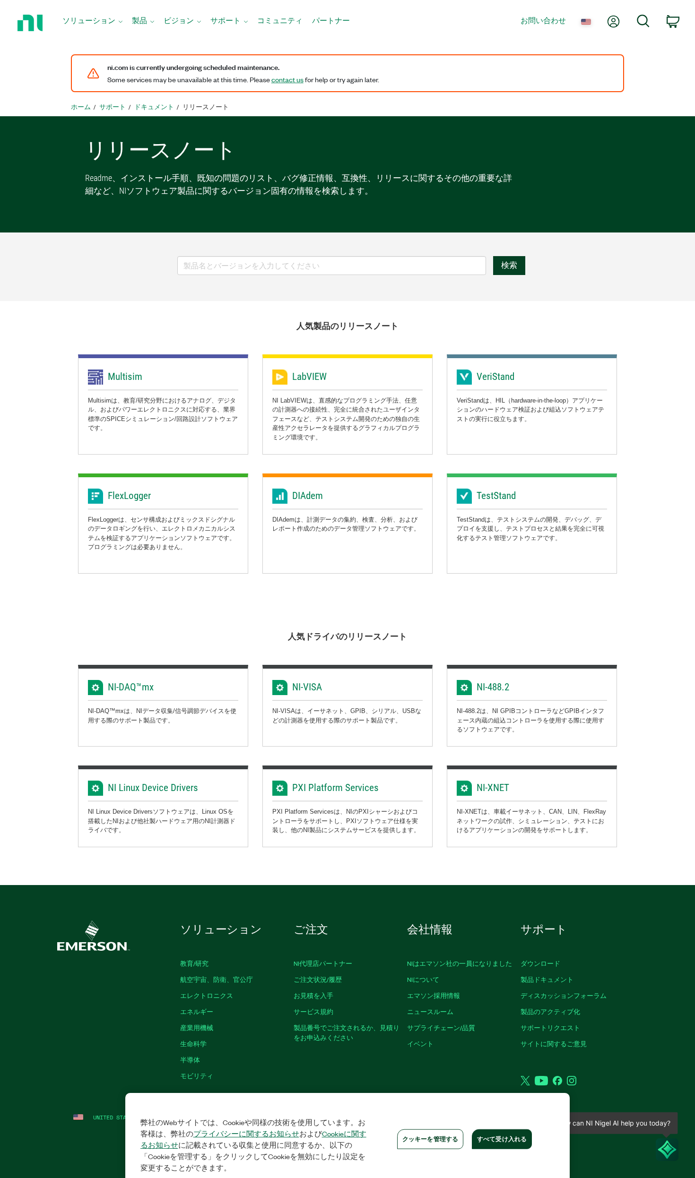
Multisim (125, 376)
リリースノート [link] (205, 106)
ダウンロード (540, 963)
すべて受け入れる (502, 1139)
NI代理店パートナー (323, 963)
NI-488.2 (493, 687)
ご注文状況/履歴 (318, 979)
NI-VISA (307, 687)
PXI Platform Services (335, 787)
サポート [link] (112, 106)
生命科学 (193, 1043)
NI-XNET (493, 787)
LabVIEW (309, 376)
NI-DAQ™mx (131, 687)
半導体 (190, 1059)
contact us (287, 79)
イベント (420, 1043)
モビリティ (196, 1075)
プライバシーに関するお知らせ (246, 1133)
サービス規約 (313, 1011)
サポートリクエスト (550, 1027)
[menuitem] (92, 23)
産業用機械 (196, 1027)
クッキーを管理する (430, 1139)
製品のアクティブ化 (550, 1011)
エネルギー (196, 1011)
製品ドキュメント (547, 979)
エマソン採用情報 (433, 995)
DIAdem (307, 495)
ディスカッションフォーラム (564, 995)
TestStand (496, 495)
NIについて (423, 979)
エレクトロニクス (206, 995)
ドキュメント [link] (154, 106)
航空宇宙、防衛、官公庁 (216, 979)
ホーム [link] (81, 106)
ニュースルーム (430, 1011)
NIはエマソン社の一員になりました (459, 963)
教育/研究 (194, 963)
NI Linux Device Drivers (153, 787)
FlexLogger (129, 495)
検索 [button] (509, 265)
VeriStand (495, 376)
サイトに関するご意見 (554, 1043)
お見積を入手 (313, 995)
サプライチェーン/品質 (441, 1027)
